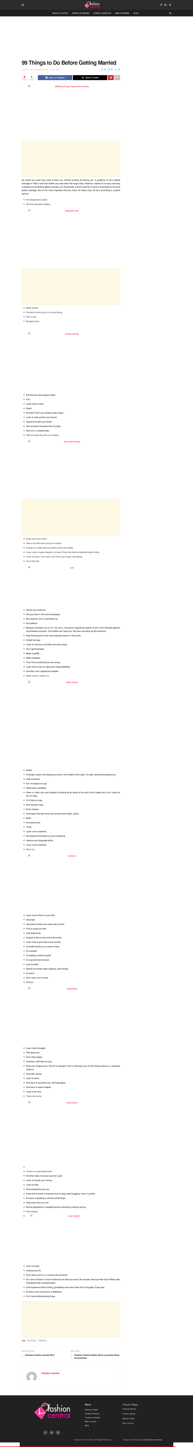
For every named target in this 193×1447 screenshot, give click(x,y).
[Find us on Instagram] (165, 5)
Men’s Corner (122, 13)
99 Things (32, 1340)
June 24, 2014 (28, 69)
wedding (42, 1340)
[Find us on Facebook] (161, 5)
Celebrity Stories (129, 1409)
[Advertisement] (71, 40)
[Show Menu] (23, 5)
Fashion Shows (128, 1413)
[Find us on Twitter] (170, 4)
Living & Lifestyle (102, 13)
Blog (136, 13)
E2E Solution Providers (152, 1439)
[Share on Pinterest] (111, 77)
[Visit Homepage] (92, 5)
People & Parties (80, 13)
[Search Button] (170, 13)
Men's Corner (128, 1423)
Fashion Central (50, 1373)
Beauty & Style (60, 13)
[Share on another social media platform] (117, 77)
